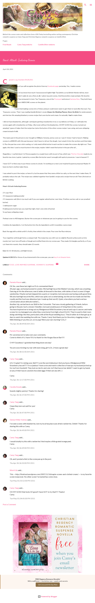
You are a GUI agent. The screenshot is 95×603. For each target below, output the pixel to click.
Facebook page (53, 86)
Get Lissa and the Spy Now (47, 585)
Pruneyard (58, 99)
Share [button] (86, 265)
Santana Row (75, 99)
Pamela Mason (16, 282)
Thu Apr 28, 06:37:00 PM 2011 (22, 395)
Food (11, 265)
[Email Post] (57, 265)
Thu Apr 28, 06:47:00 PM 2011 (22, 412)
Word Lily (13, 470)
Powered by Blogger (49, 596)
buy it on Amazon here (62, 257)
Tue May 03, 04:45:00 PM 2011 (22, 498)
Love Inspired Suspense (25, 265)
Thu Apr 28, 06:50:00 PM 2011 (22, 463)
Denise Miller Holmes (18, 420)
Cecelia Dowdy (16, 387)
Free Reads (7, 45)
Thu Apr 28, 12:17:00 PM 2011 (22, 380)
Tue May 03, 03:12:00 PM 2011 (22, 481)
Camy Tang (14, 359)
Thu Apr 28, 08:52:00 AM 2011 (22, 352)
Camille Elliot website (46, 45)
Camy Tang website (24, 45)
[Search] (85, 4)
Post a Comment (9, 504)
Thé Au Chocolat (77, 154)
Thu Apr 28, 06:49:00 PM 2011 (22, 430)
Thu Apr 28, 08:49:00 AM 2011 (22, 324)
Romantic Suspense (45, 265)
